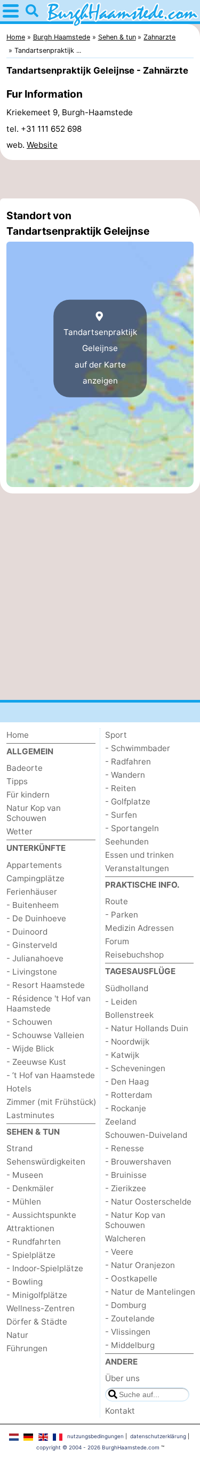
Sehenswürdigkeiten (45, 1162)
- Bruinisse (126, 1175)
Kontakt (120, 1411)
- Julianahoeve (34, 958)
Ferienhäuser (31, 892)
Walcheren (125, 1238)
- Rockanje (125, 1108)
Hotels (18, 1088)
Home (17, 735)
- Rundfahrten (33, 1242)
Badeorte (24, 768)
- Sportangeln (132, 828)
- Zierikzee (125, 1188)
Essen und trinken (139, 855)
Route (116, 901)
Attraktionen (30, 1228)
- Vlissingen (127, 1332)
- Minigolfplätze (36, 1295)
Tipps (17, 781)
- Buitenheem (32, 905)
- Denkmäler (30, 1188)
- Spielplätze (30, 1255)
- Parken (121, 915)
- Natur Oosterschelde (148, 1202)
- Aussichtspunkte (41, 1215)
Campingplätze (35, 878)
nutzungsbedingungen (95, 1436)
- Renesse (124, 1148)
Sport (116, 735)
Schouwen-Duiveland (146, 1135)
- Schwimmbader (137, 748)
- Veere (119, 1252)
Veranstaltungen (137, 868)
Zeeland (120, 1122)
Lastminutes (30, 1115)
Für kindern (28, 795)
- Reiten (120, 788)
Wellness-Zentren (40, 1308)
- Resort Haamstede (45, 985)
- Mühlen (23, 1202)
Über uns (122, 1378)
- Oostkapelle (131, 1278)
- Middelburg (130, 1345)
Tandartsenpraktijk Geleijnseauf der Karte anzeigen (100, 356)
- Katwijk (122, 1055)
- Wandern (125, 775)
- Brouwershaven (138, 1162)
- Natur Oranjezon (140, 1265)
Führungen (26, 1348)
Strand (19, 1148)
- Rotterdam (128, 1095)
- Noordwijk (127, 1042)
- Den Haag (127, 1082)
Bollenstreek (129, 1015)
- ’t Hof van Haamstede (50, 1075)
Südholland (126, 988)
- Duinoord (26, 932)
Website (42, 145)
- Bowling (24, 1282)
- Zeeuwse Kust (36, 1062)
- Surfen (121, 815)
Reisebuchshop (134, 955)
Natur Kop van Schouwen (33, 813)
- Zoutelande (130, 1318)
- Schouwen (29, 1022)
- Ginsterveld (31, 945)
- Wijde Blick (30, 1048)
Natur (17, 1335)
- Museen (24, 1175)
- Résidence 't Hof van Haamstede (48, 1003)
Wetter (19, 831)
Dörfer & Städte (36, 1322)
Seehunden (127, 841)
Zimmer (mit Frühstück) (51, 1102)
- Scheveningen (135, 1068)
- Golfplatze (127, 801)
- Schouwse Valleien (45, 1035)
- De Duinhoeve (36, 918)
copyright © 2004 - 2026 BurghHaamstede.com (97, 1447)
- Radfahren (128, 761)
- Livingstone (31, 972)
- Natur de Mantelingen (150, 1292)
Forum (117, 941)
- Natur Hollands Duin (146, 1028)
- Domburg (125, 1305)
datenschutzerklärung (158, 1436)
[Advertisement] (100, 179)
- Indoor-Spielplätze (44, 1268)
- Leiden (121, 1001)
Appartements (34, 865)
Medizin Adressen (139, 928)
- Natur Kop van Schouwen (135, 1220)
